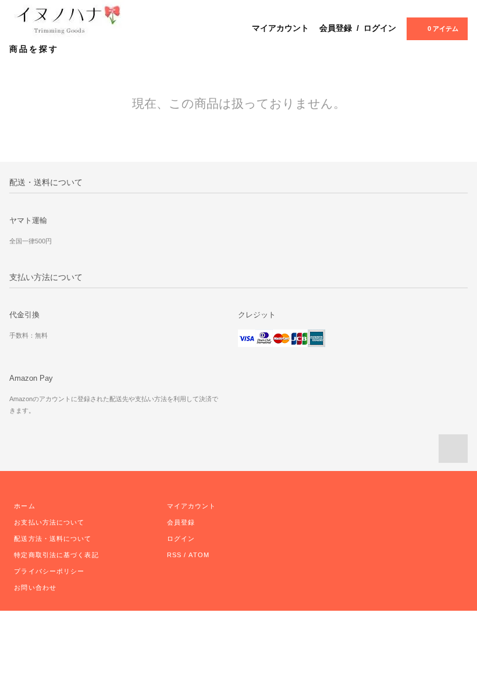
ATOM (198, 554)
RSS (174, 554)
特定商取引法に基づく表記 (56, 554)
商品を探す (35, 49)
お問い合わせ (35, 587)
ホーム (24, 505)
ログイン (380, 28)
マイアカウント (280, 28)
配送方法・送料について (52, 538)
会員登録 (335, 28)
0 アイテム (443, 28)
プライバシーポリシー (49, 571)
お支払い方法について (49, 522)
